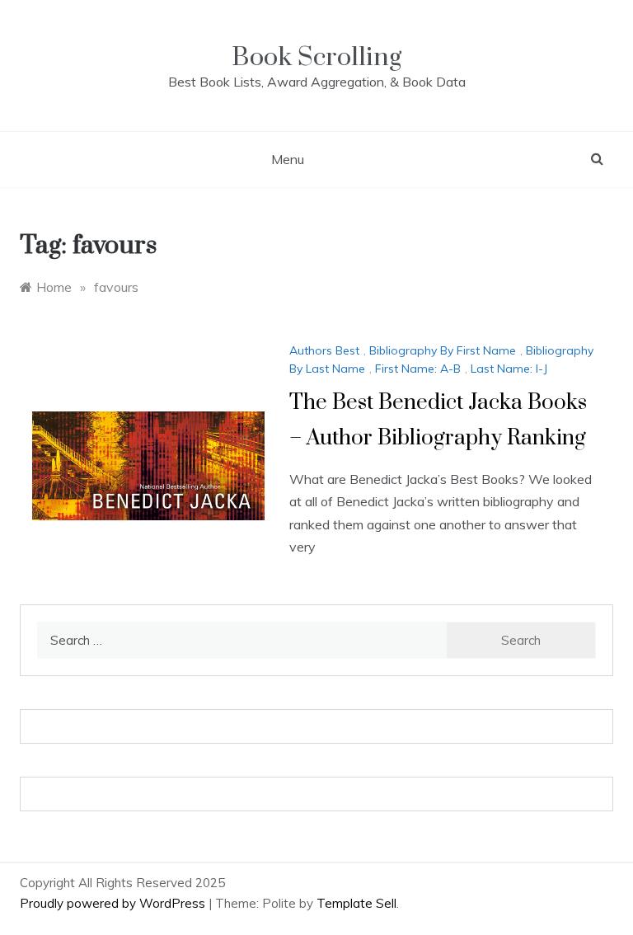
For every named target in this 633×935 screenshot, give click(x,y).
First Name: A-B (418, 368)
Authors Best (324, 350)
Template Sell (356, 903)
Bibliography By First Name (442, 350)
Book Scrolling (316, 57)
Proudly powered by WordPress (114, 903)
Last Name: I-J (509, 368)
